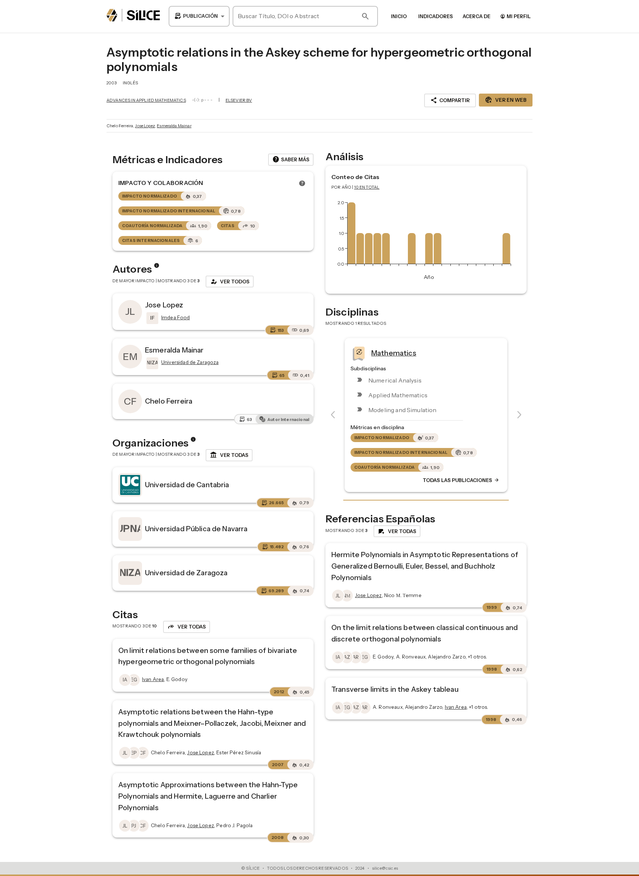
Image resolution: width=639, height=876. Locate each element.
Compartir (450, 100)
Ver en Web (506, 99)
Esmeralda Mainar (174, 125)
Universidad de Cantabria (187, 484)
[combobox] (199, 16)
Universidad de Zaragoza (186, 572)
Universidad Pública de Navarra (196, 528)
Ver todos (230, 281)
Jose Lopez (145, 125)
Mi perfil (515, 16)
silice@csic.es (385, 868)
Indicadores (435, 16)
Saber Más (291, 159)
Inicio (399, 16)
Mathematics (393, 352)
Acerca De (476, 16)
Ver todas (229, 455)
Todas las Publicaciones (461, 480)
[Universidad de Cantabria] (130, 485)
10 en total (367, 187)
